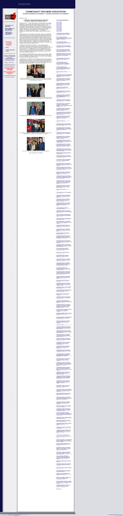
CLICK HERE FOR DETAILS (10, 75)
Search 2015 (59, 22)
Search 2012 (59, 25)
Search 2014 (59, 23)
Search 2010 (59, 27)
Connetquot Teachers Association (15, 514)
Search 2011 (59, 26)
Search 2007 (59, 30)
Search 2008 (59, 29)
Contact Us (16, 515)
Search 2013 (59, 24)
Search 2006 (59, 31)
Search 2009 (59, 28)
